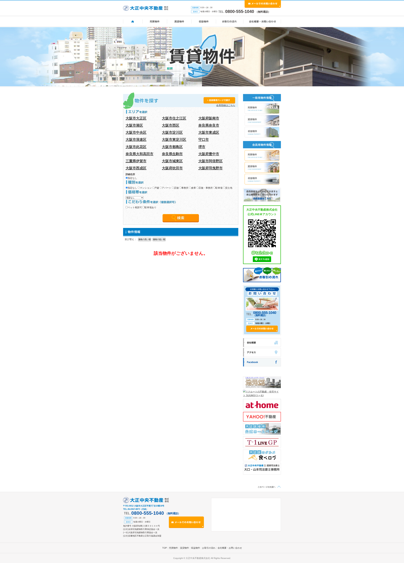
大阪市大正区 (136, 118)
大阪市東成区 (208, 132)
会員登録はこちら (225, 105)
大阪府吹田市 (172, 168)
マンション (146, 187)
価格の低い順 (159, 239)
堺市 (201, 147)
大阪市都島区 (172, 147)
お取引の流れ (208, 548)
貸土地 (228, 187)
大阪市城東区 (172, 161)
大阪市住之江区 (174, 118)
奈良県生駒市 (172, 154)
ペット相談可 (135, 207)
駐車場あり (150, 207)
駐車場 (219, 187)
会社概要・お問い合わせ (230, 548)
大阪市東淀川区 (174, 139)
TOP (164, 548)
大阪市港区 (134, 125)
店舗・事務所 (206, 187)
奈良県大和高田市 (139, 154)
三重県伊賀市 (136, 161)
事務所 (184, 187)
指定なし (132, 178)
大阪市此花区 (136, 147)
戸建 (156, 187)
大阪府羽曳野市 (210, 168)
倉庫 (193, 187)
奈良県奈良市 (208, 125)
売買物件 (173, 548)
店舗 (176, 187)
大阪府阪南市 (208, 118)
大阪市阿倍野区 (210, 161)
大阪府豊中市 (208, 154)
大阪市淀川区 (172, 132)
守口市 (203, 139)
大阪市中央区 (136, 132)
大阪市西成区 (136, 168)
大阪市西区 (170, 125)
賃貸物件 (184, 548)
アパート (166, 187)
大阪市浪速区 (136, 139)
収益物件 (195, 548)
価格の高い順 (144, 239)
